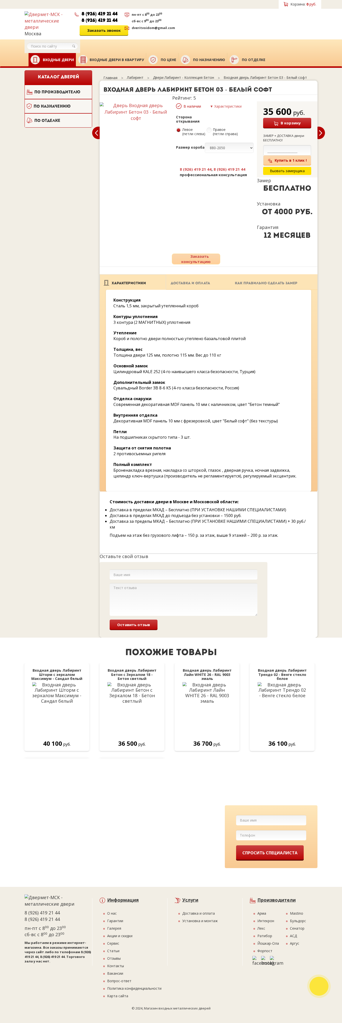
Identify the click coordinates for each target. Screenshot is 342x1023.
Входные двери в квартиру (117, 59)
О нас (112, 913)
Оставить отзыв (133, 624)
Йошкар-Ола (268, 943)
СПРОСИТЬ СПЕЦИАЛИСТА (269, 853)
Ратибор (264, 935)
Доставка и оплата (190, 283)
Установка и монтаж (200, 920)
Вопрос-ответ (119, 980)
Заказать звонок (104, 30)
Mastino (296, 913)
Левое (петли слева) (193, 132)
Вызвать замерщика (204, 21)
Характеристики (129, 283)
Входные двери (58, 59)
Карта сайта (117, 995)
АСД (293, 935)
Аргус (294, 943)
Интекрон (265, 920)
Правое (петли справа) (225, 132)
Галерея (114, 928)
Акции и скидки (119, 935)
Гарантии (115, 920)
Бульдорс (298, 920)
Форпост (264, 950)
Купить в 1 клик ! (291, 160)
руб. (303, 4)
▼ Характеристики (226, 106)
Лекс (261, 928)
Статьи (113, 950)
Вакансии (115, 973)
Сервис (113, 943)
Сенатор (297, 928)
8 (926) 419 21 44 (99, 14)
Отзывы (114, 958)
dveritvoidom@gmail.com (153, 28)
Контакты (115, 965)
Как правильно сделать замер (266, 283)
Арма (261, 913)
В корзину (291, 122)
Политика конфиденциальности (134, 988)
